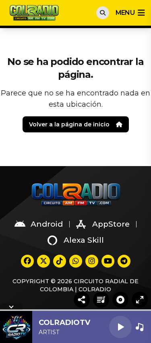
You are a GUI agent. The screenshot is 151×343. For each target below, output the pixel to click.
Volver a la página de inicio (69, 124)
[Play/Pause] (120, 327)
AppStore (111, 224)
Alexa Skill (84, 240)
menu (125, 12)
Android (47, 224)
